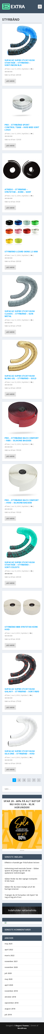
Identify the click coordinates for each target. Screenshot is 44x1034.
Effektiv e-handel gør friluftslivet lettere (22, 862)
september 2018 (11, 1003)
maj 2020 (8, 979)
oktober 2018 (10, 997)
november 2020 (11, 967)
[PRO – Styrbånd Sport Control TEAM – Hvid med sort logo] (22, 105)
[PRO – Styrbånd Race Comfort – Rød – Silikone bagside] (22, 418)
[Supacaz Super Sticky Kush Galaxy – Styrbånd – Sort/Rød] (22, 669)
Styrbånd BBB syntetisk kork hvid (21, 628)
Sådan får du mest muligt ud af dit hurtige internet (20, 888)
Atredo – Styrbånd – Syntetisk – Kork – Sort (18, 190)
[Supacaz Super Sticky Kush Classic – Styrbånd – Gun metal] (22, 291)
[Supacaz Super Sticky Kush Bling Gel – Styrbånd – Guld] (22, 356)
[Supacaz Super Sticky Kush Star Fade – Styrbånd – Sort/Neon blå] (22, 40)
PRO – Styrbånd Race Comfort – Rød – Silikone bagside (22, 439)
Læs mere (10, 81)
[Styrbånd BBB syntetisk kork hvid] (22, 607)
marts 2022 (9, 955)
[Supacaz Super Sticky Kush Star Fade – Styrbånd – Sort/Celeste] (22, 542)
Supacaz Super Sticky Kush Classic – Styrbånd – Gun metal (20, 314)
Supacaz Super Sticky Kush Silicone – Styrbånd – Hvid (20, 752)
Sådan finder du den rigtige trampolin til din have (21, 880)
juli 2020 (8, 973)
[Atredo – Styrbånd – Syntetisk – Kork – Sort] (22, 169)
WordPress (22, 1028)
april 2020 (9, 985)
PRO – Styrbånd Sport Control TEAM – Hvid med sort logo (22, 127)
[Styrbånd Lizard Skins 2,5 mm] (22, 231)
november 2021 (11, 961)
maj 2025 (8, 944)
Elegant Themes (22, 1026)
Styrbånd (25, 69)
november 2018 (11, 991)
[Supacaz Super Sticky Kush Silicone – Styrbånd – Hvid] (22, 731)
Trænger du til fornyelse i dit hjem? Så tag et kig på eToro (21, 896)
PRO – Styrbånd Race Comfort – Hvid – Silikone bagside (22, 501)
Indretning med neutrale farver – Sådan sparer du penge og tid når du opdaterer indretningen (22, 870)
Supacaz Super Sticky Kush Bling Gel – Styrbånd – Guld (20, 377)
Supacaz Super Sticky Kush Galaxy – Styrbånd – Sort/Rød (22, 690)
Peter (8, 69)
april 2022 (9, 949)
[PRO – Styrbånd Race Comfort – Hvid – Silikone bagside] (22, 480)
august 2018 (10, 1009)
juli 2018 (8, 1014)
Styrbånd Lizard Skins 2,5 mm (21, 251)
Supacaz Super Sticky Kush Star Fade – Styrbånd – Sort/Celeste (20, 565)
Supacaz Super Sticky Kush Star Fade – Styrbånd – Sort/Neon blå (20, 63)
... (29, 780)
